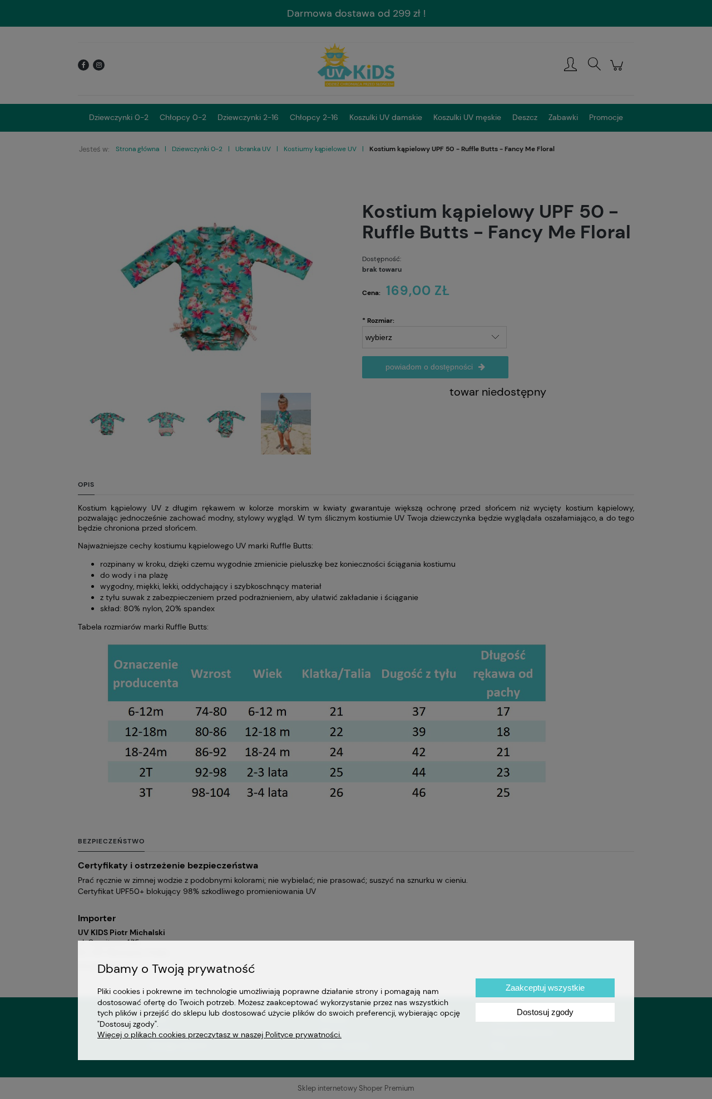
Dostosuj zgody (545, 1012)
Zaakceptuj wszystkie (545, 987)
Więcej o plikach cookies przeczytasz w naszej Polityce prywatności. (219, 1035)
